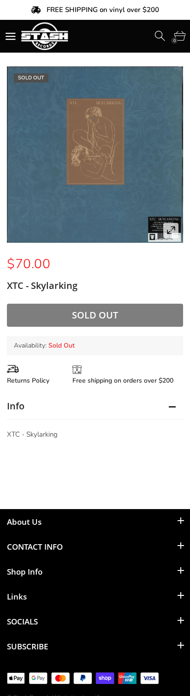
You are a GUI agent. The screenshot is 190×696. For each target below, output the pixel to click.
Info (15, 406)
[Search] (160, 36)
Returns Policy (28, 380)
